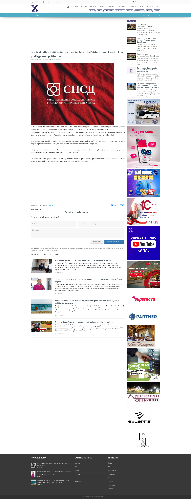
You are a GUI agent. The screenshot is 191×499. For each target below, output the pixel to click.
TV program (108, 10)
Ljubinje (77, 478)
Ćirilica (135, 2)
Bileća (77, 467)
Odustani (97, 242)
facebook (154, 2)
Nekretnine (139, 10)
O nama (110, 481)
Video (99, 10)
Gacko (77, 470)
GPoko (157, 10)
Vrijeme (130, 10)
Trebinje (77, 463)
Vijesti (92, 10)
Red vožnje (111, 474)
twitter (149, 2)
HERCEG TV (147, 15)
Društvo (51, 205)
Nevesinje (78, 474)
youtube (145, 2)
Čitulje (149, 10)
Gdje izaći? (120, 10)
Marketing (111, 485)
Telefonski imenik (113, 478)
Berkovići (78, 481)
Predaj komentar (114, 242)
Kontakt (110, 489)
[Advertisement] (78, 34)
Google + (140, 2)
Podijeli (115, 205)
